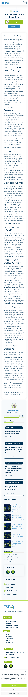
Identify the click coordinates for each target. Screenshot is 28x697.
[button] (26, 671)
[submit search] (22, 416)
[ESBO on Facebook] (11, 666)
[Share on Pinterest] (20, 36)
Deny (14, 689)
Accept (14, 685)
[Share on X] (18, 36)
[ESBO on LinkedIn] (6, 666)
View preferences (14, 693)
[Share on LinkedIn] (15, 36)
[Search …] (11, 416)
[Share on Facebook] (12, 36)
